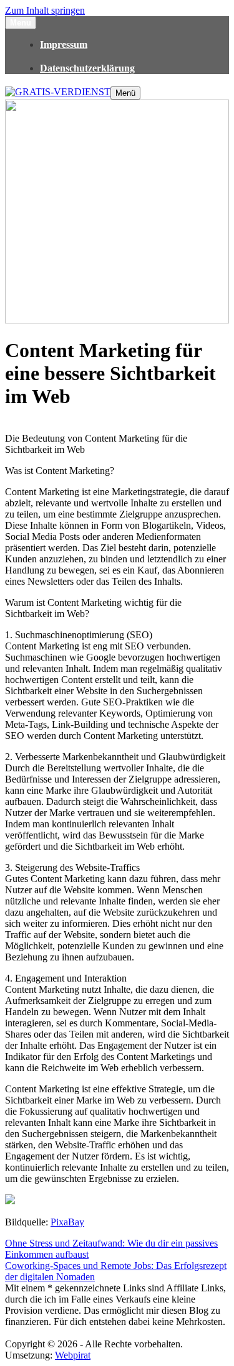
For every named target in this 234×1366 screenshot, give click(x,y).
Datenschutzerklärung (87, 68)
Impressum (63, 44)
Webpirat (72, 1355)
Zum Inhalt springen (45, 10)
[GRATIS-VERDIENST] (57, 91)
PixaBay (67, 1222)
